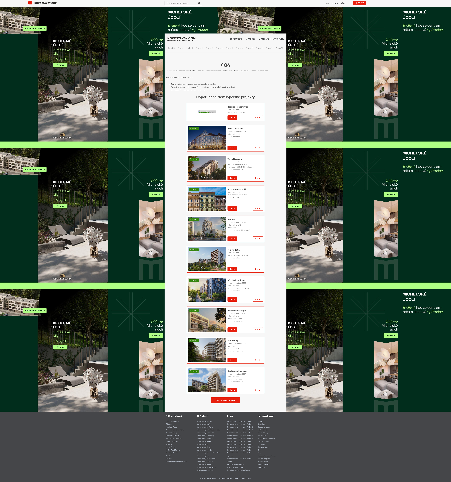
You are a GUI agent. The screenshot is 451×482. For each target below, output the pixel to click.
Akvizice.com (263, 461)
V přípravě (264, 39)
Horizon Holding (172, 441)
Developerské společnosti (176, 461)
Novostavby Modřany (205, 421)
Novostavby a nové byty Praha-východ (239, 454)
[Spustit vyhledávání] (199, 3)
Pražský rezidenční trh (235, 464)
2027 (244, 222)
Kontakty (261, 424)
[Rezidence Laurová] (207, 380)
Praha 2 (199, 48)
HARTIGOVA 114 (235, 128)
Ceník (232, 117)
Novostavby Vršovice (205, 438)
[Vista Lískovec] (207, 168)
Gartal (168, 456)
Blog (259, 453)
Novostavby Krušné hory (206, 459)
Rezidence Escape (236, 310)
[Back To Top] (444, 479)
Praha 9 (269, 48)
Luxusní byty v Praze (235, 467)
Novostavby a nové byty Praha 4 (240, 433)
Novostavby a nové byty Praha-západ (239, 460)
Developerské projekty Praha (238, 470)
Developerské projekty (205, 470)
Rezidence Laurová (237, 371)
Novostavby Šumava (205, 461)
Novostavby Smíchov (205, 450)
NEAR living (232, 340)
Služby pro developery (266, 438)
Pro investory (263, 433)
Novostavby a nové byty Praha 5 (240, 436)
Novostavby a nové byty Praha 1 (239, 424)
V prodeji (250, 39)
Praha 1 (190, 48)
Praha (180, 48)
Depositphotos (264, 427)
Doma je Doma (172, 453)
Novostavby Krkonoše (205, 456)
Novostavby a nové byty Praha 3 (240, 430)
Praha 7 (249, 48)
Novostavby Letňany (205, 427)
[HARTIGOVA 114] (207, 138)
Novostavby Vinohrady (205, 436)
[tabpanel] (207, 138)
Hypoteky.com (263, 464)
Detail (257, 117)
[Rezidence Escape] (207, 320)
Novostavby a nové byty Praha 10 (240, 450)
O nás (260, 421)
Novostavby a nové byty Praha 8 (240, 444)
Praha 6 (239, 48)
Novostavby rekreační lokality (208, 453)
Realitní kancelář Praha (267, 456)
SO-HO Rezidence (236, 280)
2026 (244, 131)
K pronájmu (278, 39)
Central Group (171, 433)
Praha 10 (279, 48)
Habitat (231, 219)
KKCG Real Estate (173, 450)
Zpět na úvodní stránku (225, 400)
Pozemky (261, 444)
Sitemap (261, 467)
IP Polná (169, 459)
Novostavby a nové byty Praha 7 (240, 441)
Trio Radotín (233, 250)
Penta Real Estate (173, 436)
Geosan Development (175, 430)
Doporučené (236, 39)
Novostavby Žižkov (204, 447)
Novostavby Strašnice (205, 433)
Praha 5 (229, 48)
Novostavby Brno (203, 444)
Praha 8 (259, 48)
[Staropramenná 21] (207, 199)
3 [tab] (207, 177)
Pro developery (264, 459)
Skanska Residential (174, 438)
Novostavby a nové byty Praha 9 (240, 447)
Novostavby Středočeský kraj (208, 430)
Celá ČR (171, 48)
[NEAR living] (207, 350)
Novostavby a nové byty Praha (239, 421)
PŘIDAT (361, 3)
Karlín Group (171, 447)
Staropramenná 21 (236, 189)
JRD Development (173, 421)
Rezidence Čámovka (237, 107)
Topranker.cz (246, 478)
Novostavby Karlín (203, 424)
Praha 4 (219, 48)
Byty (259, 450)
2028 (244, 162)
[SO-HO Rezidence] (207, 290)
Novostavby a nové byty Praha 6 (240, 438)
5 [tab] (212, 177)
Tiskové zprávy (263, 441)
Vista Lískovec (234, 159)
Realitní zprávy (338, 3)
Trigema (169, 424)
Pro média (262, 436)
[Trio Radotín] (207, 259)
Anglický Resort (172, 427)
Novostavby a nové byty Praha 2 (240, 427)
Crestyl (169, 444)
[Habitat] (207, 229)
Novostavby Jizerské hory (206, 467)
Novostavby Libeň (204, 441)
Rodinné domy (263, 447)
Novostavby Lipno (204, 464)
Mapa (327, 3)
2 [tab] (204, 177)
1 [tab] (201, 177)
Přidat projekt (263, 430)
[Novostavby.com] (46, 3)
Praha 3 (209, 48)
